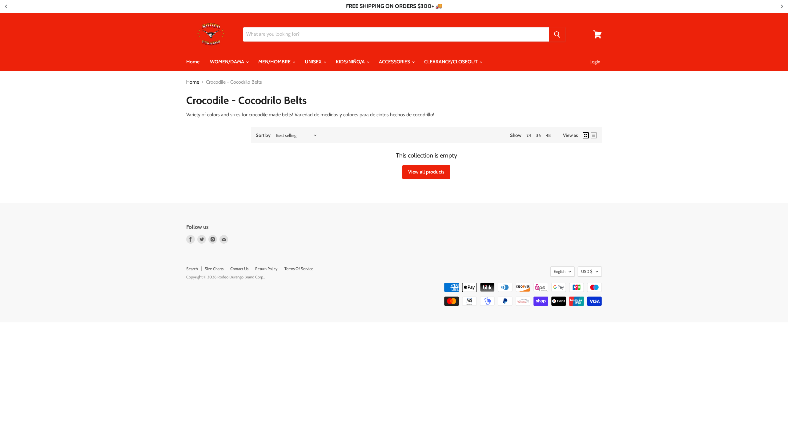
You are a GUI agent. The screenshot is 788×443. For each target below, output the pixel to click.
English (559, 271)
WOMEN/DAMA (227, 62)
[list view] (594, 135)
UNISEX (314, 62)
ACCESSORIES (395, 62)
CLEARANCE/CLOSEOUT (451, 62)
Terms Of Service (298, 268)
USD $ (587, 271)
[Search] (557, 34)
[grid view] (586, 135)
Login (594, 62)
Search (192, 268)
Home (192, 62)
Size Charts (214, 268)
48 (548, 135)
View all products (426, 172)
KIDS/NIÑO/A (351, 62)
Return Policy (266, 268)
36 (538, 135)
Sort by (263, 135)
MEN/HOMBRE (275, 62)
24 (528, 135)
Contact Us (239, 268)
